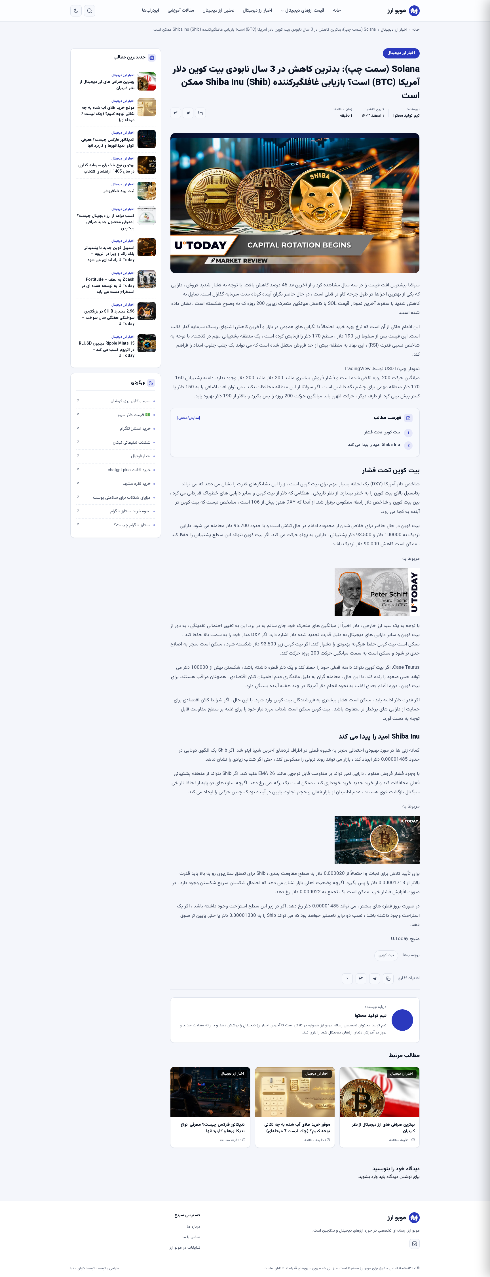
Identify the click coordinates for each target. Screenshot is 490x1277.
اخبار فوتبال (113, 456)
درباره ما (193, 1227)
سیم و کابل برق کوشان (113, 401)
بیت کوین (386, 955)
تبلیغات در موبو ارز (185, 1248)
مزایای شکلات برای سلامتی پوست (113, 497)
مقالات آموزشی (181, 10)
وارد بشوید (368, 1176)
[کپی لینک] (200, 113)
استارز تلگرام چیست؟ (113, 525)
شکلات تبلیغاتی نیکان (113, 442)
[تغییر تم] (76, 10)
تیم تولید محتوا (406, 116)
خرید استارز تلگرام (113, 428)
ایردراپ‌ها (150, 10)
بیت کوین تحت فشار (382, 432)
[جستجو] (89, 10)
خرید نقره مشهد (113, 484)
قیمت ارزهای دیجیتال (304, 10)
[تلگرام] (188, 113)
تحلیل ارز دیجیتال (218, 10)
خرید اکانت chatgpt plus (113, 470)
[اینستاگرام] (414, 1244)
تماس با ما (191, 1237)
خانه (337, 10)
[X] (175, 113)
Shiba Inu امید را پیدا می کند (374, 445)
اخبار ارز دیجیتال (257, 10)
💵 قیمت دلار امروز (113, 415)
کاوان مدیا (77, 1268)
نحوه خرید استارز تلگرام (113, 511)
